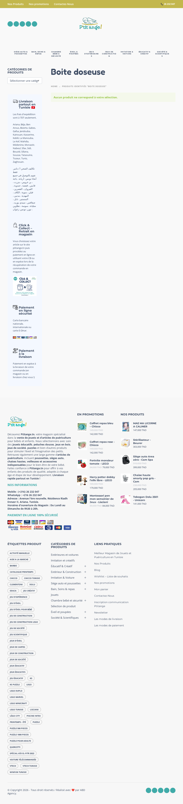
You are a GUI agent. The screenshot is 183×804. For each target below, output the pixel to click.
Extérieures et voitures (64, 554)
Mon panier (101, 589)
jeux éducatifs (17, 672)
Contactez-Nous (64, 4)
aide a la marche (19, 559)
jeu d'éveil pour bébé (21, 609)
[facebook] (10, 24)
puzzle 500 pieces (19, 728)
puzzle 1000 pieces (19, 734)
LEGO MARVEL (16, 697)
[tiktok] (34, 24)
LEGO (29, 684)
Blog (97, 570)
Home (54, 86)
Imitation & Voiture (62, 577)
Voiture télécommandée (23, 759)
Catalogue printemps (21, 572)
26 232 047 (169, 4)
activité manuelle (19, 553)
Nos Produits (16, 4)
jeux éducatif (17, 665)
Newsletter (101, 612)
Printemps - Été (18, 722)
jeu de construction (21, 615)
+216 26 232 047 (32, 495)
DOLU (32, 584)
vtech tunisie (30, 765)
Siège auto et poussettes (66, 583)
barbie (13, 565)
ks (31, 678)
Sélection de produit (63, 606)
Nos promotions (39, 4)
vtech (13, 765)
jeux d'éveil (16, 640)
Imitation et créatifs (63, 560)
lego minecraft (18, 703)
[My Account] (163, 24)
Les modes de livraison (108, 619)
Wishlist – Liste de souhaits (111, 576)
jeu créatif (29, 590)
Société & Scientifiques (65, 617)
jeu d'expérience (18, 597)
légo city (15, 715)
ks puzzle (15, 684)
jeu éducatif (16, 678)
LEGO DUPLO (16, 690)
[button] (153, 24)
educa (13, 590)
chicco (13, 578)
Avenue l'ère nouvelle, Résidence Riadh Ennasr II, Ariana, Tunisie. (38, 500)
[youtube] (28, 24)
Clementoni (16, 584)
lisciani (34, 709)
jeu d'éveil (15, 603)
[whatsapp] (22, 24)
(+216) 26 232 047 (28, 491)
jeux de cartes (17, 647)
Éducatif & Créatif (61, 566)
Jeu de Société (17, 628)
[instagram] (16, 24)
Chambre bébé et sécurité (66, 600)
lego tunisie (16, 709)
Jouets (54, 594)
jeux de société (18, 659)
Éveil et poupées (61, 611)
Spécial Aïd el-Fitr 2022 (22, 753)
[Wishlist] (143, 24)
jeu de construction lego (24, 622)
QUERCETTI (15, 747)
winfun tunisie (18, 772)
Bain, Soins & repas (63, 589)
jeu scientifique (18, 634)
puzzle (36, 722)
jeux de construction (21, 653)
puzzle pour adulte (20, 740)
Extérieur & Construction (66, 571)
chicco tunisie (32, 578)
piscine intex (34, 715)
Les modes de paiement (109, 625)
